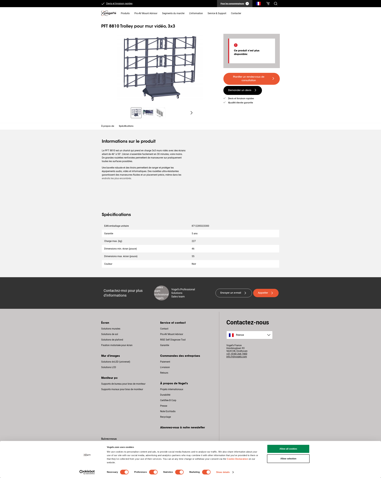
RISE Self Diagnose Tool (173, 339)
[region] (160, 69)
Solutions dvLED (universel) (115, 361)
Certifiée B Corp (168, 400)
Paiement (165, 361)
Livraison (165, 367)
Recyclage (165, 416)
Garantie (164, 345)
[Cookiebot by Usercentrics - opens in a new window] (87, 472)
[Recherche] (258, 4)
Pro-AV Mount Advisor (171, 334)
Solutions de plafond (112, 339)
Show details (223, 472)
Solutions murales (110, 328)
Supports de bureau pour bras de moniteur (123, 383)
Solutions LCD (108, 367)
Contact (164, 328)
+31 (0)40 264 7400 (236, 353)
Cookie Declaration (237, 459)
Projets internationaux (171, 389)
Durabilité (165, 394)
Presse (163, 405)
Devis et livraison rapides (119, 3)
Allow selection (288, 458)
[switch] (153, 472)
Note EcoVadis (167, 411)
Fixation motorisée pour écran (116, 345)
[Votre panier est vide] (267, 3)
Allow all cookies (288, 448)
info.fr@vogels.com (236, 356)
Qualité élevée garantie (240, 103)
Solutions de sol (109, 334)
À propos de (107, 126)
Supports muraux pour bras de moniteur (122, 389)
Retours (164, 372)
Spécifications (126, 126)
